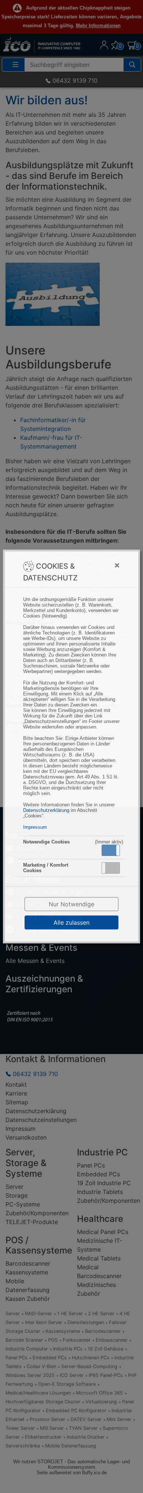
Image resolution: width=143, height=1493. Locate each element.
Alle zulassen (71, 922)
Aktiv (110, 850)
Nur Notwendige (71, 904)
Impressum (35, 827)
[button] (111, 850)
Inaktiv (114, 868)
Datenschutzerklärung (46, 810)
